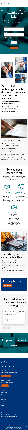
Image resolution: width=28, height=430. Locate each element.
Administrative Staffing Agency (6, 418)
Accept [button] (20, 428)
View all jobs (13, 48)
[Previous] (4, 328)
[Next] (8, 328)
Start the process (6, 376)
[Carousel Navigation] (14, 328)
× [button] (26, 427)
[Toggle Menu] (25, 4)
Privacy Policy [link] (13, 428)
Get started (5, 386)
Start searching (7, 285)
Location (5, 32)
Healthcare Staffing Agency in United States (8, 414)
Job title (5, 26)
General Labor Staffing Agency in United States (9, 416)
